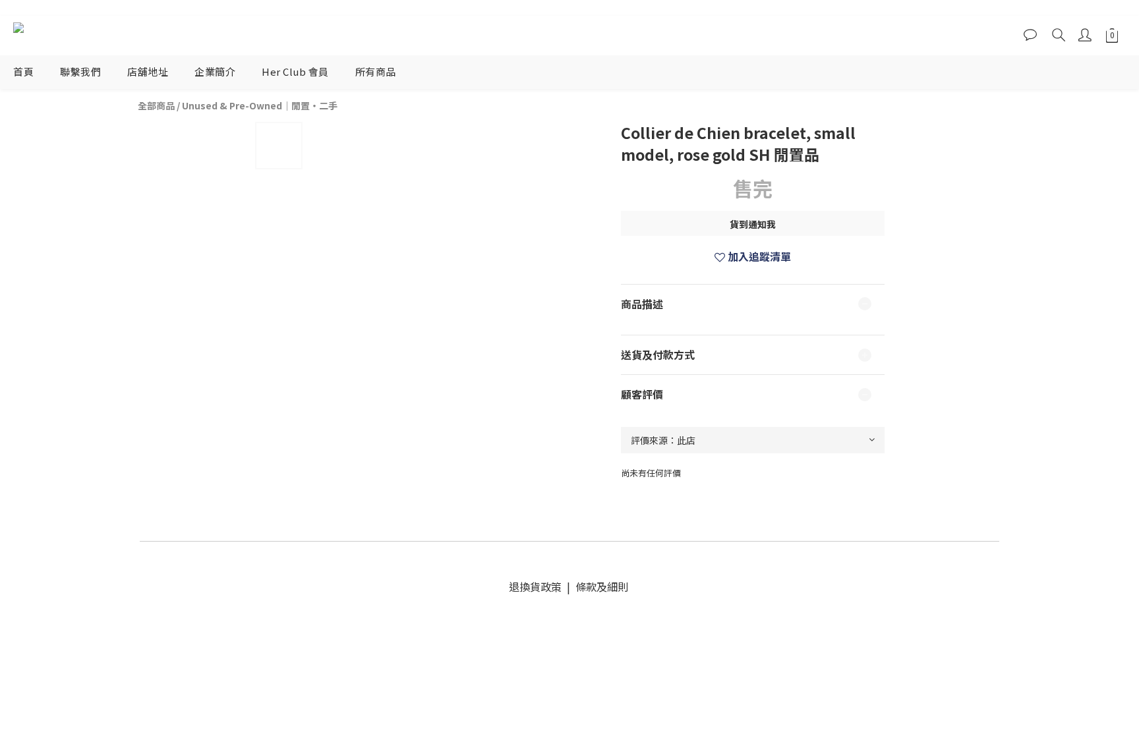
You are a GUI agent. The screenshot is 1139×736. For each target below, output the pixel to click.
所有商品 (375, 71)
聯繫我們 (80, 71)
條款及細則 (600, 586)
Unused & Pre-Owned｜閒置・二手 (259, 105)
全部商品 (156, 105)
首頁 (23, 71)
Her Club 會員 (295, 71)
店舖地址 (147, 71)
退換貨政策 (538, 586)
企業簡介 (214, 71)
